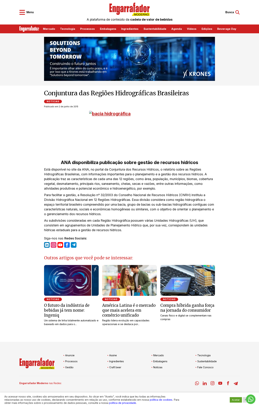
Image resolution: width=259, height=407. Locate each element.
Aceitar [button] (236, 399)
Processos (87, 28)
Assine (113, 355)
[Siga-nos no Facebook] (67, 245)
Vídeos (191, 28)
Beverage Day (226, 28)
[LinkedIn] (205, 383)
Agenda (176, 28)
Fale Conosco (205, 367)
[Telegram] (236, 383)
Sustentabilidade (155, 28)
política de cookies (161, 399)
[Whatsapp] (197, 383)
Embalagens (108, 28)
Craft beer (115, 367)
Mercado (49, 28)
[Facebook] (228, 383)
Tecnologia (67, 28)
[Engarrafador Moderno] (129, 9)
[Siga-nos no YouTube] (60, 245)
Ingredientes (129, 28)
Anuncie (70, 355)
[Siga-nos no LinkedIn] (47, 245)
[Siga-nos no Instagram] (53, 245)
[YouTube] (220, 383)
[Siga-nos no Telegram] (73, 245)
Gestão (69, 367)
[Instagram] (212, 383)
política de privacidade (122, 403)
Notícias (53, 101)
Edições (207, 28)
